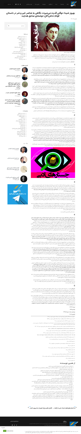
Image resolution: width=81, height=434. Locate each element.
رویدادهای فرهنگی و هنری (20, 53)
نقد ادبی (23, 59)
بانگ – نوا (23, 42)
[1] (67, 76)
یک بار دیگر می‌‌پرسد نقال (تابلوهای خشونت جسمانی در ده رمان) (59, 374)
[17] (58, 255)
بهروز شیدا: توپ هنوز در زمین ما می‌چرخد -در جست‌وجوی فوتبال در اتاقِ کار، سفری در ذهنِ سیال (53, 395)
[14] (56, 227)
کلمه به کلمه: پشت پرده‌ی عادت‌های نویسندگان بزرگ (13, 168)
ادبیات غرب (23, 36)
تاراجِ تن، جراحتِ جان (68, 381)
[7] (45, 104)
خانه (68, 4)
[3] (70, 87)
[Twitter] (12, 425)
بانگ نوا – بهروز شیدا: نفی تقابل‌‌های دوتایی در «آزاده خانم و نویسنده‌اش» (58, 392)
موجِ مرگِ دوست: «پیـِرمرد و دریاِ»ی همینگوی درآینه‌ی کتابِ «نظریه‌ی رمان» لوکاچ (57, 371)
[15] (48, 240)
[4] (45, 87)
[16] (64, 252)
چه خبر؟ (62, 4)
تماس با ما (37, 4)
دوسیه (24, 49)
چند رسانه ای (29, 4)
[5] (58, 90)
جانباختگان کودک (19, 52)
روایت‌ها (23, 50)
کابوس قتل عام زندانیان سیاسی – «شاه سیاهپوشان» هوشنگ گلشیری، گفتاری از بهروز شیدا (54, 387)
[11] (60, 141)
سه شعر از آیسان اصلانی (13, 158)
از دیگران (50, 4)
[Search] (8, 25)
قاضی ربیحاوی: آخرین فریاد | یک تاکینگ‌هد (12, 178)
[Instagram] (18, 4)
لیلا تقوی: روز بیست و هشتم (13, 76)
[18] (60, 267)
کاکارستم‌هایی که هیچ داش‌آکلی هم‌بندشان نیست (62, 378)
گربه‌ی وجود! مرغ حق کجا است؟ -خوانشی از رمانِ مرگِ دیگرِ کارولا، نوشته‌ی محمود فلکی (55, 380)
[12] (64, 191)
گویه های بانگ (20, 58)
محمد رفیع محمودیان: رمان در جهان (13, 93)
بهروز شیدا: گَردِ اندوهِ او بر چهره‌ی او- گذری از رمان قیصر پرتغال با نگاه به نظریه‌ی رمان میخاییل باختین (52, 386)
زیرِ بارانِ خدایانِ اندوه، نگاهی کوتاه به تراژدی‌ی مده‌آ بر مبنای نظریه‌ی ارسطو (57, 372)
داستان (23, 46)
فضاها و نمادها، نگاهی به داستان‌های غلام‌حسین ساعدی (61, 366)
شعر (24, 55)
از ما (56, 4)
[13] (61, 221)
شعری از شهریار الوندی (15, 69)
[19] (66, 272)
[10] (51, 132)
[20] (68, 304)
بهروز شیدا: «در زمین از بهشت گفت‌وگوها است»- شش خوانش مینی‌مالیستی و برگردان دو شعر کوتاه (52, 396)
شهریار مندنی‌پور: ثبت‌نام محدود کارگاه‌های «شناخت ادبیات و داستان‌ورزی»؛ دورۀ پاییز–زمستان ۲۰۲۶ (12, 102)
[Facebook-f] (20, 4)
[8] (35, 108)
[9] (50, 125)
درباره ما (44, 4)
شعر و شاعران (22, 56)
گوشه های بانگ (19, 47)
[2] (49, 83)
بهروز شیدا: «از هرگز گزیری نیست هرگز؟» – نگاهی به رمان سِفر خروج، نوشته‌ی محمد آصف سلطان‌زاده (52, 393)
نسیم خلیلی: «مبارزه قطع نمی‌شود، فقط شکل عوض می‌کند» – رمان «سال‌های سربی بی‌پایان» (12, 85)
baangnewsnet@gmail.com (60, 428)
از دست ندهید (22, 38)
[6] (55, 96)
